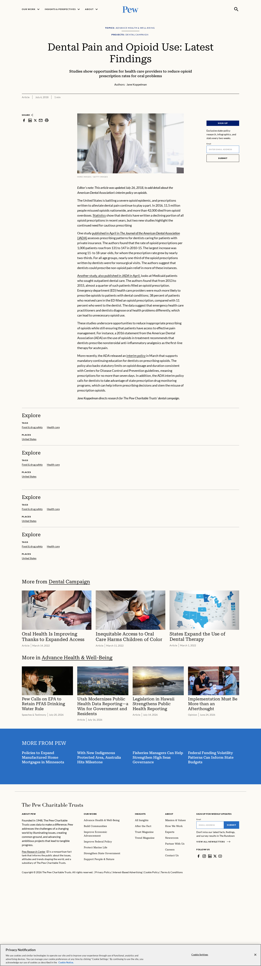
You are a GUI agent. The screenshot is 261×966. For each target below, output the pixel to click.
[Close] (255, 955)
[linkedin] (30, 120)
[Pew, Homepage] (130, 9)
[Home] (52, 805)
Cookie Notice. (66, 962)
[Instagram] (204, 856)
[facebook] (24, 120)
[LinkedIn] (210, 856)
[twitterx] (35, 120)
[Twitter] (215, 856)
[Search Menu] (236, 9)
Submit (222, 158)
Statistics (99, 215)
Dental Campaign (69, 582)
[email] (41, 120)
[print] (47, 120)
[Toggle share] (237, 111)
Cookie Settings (199, 954)
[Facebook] (198, 856)
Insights (140, 814)
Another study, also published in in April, (108, 276)
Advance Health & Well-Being (77, 658)
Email (208, 144)
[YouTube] (220, 856)
